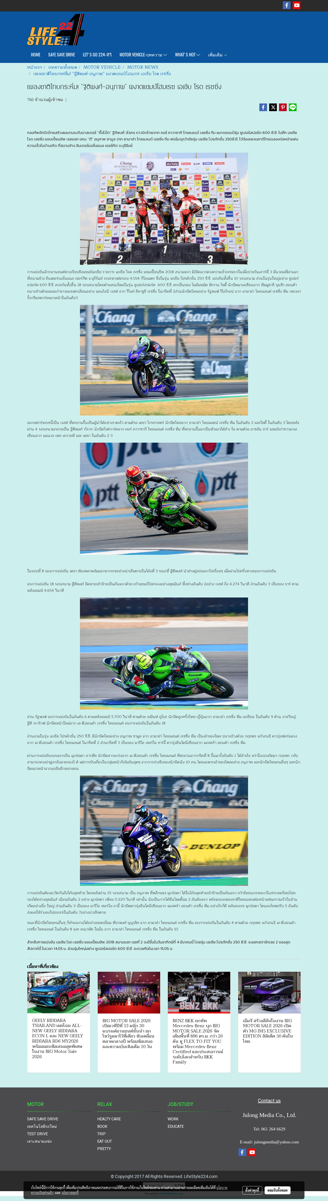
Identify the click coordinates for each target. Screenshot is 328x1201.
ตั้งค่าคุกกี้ (252, 1190)
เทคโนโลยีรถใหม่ (42, 1126)
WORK (173, 1119)
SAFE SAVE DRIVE (61, 55)
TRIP (101, 1134)
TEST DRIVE (37, 1134)
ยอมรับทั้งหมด (277, 1190)
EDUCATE (176, 1126)
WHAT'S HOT (185, 55)
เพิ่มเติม (216, 55)
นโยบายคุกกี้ (70, 1192)
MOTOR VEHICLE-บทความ (141, 55)
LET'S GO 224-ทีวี (97, 55)
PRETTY (104, 1149)
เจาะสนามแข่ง (39, 1141)
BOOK (102, 1126)
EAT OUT (104, 1141)
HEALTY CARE (109, 1119)
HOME (35, 55)
